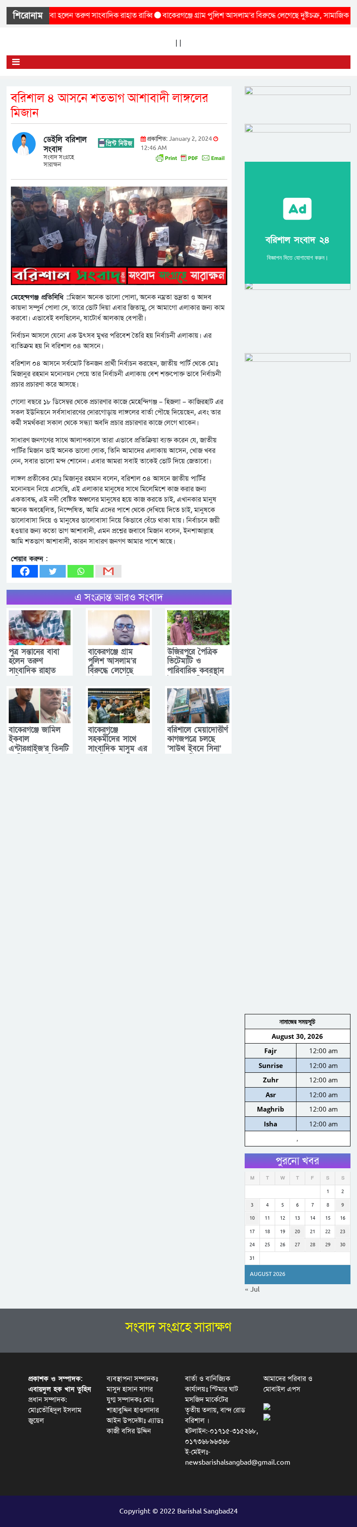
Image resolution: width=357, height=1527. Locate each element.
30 (342, 1245)
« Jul (252, 1289)
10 (252, 1218)
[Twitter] (53, 571)
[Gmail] (108, 571)
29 (327, 1245)
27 (297, 1245)
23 (342, 1232)
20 (297, 1232)
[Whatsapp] (80, 571)
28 (312, 1245)
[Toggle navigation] (16, 62)
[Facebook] (25, 571)
